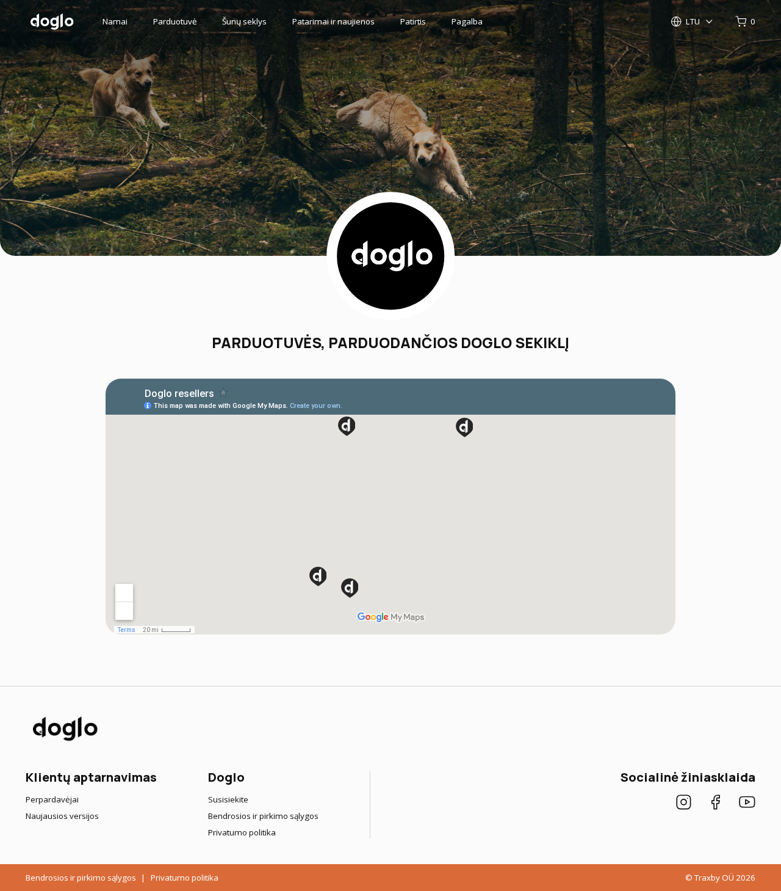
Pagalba (467, 21)
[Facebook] (715, 803)
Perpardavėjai (52, 799)
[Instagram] (683, 803)
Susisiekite (228, 799)
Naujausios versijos (62, 815)
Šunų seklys (244, 21)
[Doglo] (64, 740)
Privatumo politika (242, 832)
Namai (115, 21)
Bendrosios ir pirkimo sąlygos (263, 815)
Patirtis (413, 21)
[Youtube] (747, 803)
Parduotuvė (175, 21)
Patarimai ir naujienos (333, 21)
